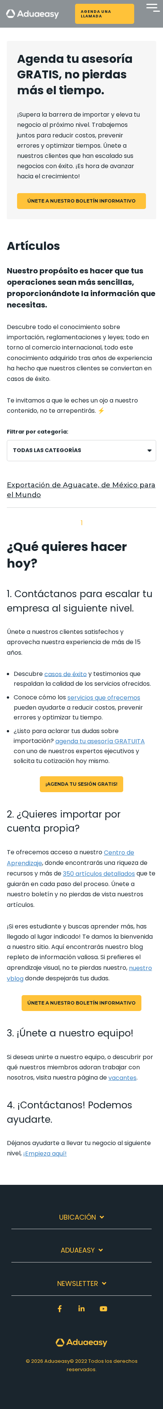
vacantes (122, 1078)
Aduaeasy (78, 1250)
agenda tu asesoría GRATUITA (100, 741)
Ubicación (77, 1217)
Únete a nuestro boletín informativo (81, 201)
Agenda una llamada (96, 14)
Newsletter (77, 1283)
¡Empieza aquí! (45, 1153)
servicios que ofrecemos (103, 697)
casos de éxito (28, 378)
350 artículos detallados (99, 873)
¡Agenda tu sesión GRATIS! (81, 784)
